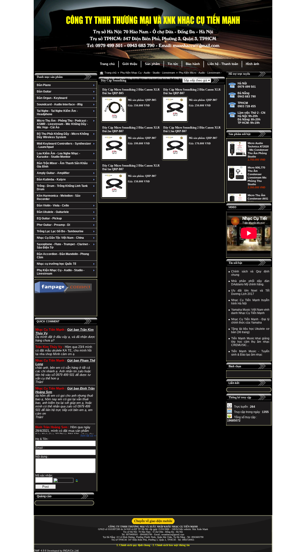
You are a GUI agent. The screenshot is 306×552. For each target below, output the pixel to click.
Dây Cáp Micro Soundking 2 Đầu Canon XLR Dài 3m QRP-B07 (192, 91)
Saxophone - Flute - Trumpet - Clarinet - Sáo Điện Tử (63, 246)
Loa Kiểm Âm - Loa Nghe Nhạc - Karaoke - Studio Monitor (58, 155)
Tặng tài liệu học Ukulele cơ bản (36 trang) (250, 330)
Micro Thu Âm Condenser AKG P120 (258, 198)
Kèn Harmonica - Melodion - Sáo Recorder (58, 197)
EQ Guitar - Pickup (49, 218)
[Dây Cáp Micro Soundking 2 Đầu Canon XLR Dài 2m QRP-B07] (114, 147)
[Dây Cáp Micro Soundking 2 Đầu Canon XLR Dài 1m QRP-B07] (114, 185)
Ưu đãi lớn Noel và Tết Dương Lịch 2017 (250, 292)
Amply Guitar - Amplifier (53, 173)
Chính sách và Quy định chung (250, 273)
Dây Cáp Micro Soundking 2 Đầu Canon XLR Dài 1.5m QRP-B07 (192, 129)
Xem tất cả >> (88, 435)
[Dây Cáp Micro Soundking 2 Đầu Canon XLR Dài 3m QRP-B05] (114, 109)
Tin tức (173, 64)
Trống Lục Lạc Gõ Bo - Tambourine (60, 231)
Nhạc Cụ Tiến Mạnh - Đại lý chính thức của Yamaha (250, 321)
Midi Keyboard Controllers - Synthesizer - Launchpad (64, 145)
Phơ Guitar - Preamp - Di (53, 225)
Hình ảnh (252, 64)
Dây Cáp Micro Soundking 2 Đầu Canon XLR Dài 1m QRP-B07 (131, 167)
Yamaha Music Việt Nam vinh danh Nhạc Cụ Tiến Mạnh (250, 311)
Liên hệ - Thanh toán (223, 64)
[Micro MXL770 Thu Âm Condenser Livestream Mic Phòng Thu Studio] (237, 179)
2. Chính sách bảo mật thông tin (171, 545)
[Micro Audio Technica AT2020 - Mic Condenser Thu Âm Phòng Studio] (237, 155)
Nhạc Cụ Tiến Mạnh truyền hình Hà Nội (250, 301)
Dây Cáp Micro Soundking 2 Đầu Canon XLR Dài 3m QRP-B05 (131, 91)
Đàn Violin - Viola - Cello (53, 205)
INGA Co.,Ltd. (71, 550)
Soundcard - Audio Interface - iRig (59, 104)
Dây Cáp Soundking (185, 78)
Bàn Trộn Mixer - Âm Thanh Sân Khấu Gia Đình (62, 165)
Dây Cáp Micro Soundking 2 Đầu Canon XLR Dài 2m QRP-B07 (131, 129)
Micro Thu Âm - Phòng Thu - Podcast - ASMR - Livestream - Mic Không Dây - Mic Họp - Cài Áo (62, 124)
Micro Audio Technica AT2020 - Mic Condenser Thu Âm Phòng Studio (258, 150)
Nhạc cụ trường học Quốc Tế (56, 263)
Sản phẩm (152, 64)
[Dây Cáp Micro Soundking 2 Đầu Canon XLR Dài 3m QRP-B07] (175, 109)
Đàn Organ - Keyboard (52, 98)
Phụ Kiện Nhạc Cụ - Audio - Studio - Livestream (60, 272)
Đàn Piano (44, 85)
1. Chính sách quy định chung (133, 545)
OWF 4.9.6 (40, 550)
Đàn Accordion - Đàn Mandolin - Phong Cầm (63, 255)
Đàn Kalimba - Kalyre (51, 179)
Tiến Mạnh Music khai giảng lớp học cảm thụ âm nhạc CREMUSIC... (250, 342)
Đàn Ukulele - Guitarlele (53, 212)
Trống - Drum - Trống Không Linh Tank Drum (62, 187)
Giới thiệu (129, 64)
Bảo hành (193, 64)
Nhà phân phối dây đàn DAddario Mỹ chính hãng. (250, 282)
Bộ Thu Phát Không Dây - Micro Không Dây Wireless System (63, 135)
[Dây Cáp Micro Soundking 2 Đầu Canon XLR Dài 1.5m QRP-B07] (175, 147)
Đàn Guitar (44, 91)
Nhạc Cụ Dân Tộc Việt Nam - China (60, 237)
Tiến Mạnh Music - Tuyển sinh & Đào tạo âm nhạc (250, 353)
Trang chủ (107, 64)
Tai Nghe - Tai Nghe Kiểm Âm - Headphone (57, 112)
